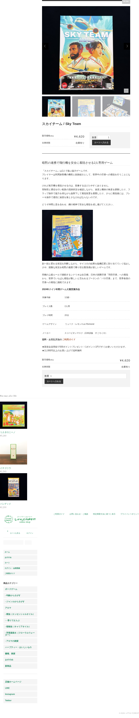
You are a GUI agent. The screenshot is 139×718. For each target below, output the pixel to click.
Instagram (10, 694)
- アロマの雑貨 (11, 641)
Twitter (8, 700)
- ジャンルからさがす (15, 601)
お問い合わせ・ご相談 (79, 514)
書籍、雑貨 (10, 653)
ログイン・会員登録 (12, 568)
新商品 (8, 666)
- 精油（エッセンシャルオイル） (20, 614)
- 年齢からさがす (13, 595)
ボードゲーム (11, 589)
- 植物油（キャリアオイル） (18, 626)
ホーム (7, 552)
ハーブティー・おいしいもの (18, 647)
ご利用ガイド (68, 339)
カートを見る (13, 532)
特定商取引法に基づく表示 (104, 514)
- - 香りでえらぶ (12, 620)
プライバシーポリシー (129, 514)
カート (7, 563)
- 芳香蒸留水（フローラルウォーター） (20, 634)
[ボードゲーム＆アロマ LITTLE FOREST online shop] (20, 526)
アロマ (8, 608)
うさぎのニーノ (7, 432)
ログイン (29, 533)
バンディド (5, 504)
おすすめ (8, 557)
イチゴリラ (5, 468)
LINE (7, 688)
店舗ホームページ (13, 682)
